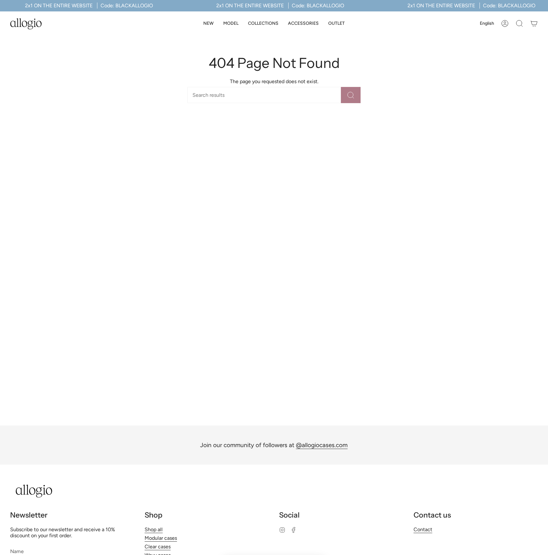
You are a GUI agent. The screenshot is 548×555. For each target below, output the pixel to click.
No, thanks (274, 546)
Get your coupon (274, 493)
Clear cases (158, 547)
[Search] (351, 95)
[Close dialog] (316, 419)
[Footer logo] (34, 491)
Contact (423, 529)
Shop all (154, 529)
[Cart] (534, 23)
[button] (231, 23)
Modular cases (161, 538)
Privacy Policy (286, 523)
